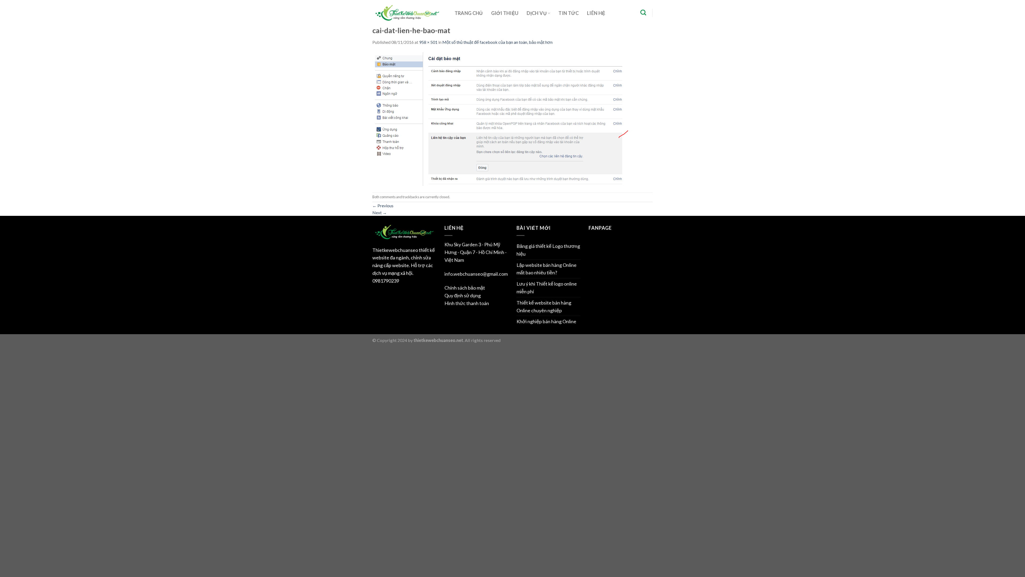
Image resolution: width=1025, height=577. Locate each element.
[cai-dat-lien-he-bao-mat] (500, 118)
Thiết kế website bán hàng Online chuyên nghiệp (544, 306)
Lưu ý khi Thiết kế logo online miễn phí (547, 287)
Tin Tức (568, 13)
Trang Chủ (469, 13)
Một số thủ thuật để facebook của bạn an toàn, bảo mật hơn (497, 42)
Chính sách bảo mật (464, 288)
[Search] (643, 13)
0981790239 (385, 281)
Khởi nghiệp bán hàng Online (546, 321)
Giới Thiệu (505, 13)
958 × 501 (428, 42)
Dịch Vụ (537, 13)
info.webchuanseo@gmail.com (476, 274)
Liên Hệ (596, 13)
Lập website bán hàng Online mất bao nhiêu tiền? (547, 269)
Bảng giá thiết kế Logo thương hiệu (548, 250)
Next (379, 212)
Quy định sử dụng (462, 295)
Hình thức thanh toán (466, 303)
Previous (382, 205)
